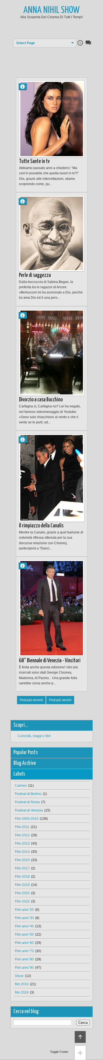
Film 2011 (22, 827)
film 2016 (22, 984)
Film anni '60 (24, 943)
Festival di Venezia (29, 810)
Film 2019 (22, 885)
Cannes (21, 785)
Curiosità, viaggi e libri (34, 736)
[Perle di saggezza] (51, 233)
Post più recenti (31, 700)
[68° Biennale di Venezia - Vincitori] (51, 608)
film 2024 (22, 992)
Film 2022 (22, 901)
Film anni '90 (24, 968)
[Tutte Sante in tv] (51, 119)
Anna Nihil (25, 86)
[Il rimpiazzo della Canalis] (51, 478)
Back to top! (80, 1037)
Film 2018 (22, 877)
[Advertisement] (59, 58)
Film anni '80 (24, 959)
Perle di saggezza (35, 275)
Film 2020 (22, 893)
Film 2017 (22, 868)
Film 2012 (22, 835)
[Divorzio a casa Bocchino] (51, 352)
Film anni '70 (24, 951)
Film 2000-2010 (26, 819)
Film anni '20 (24, 910)
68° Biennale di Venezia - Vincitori (49, 660)
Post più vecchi (60, 700)
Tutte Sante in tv (34, 161)
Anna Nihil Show (51, 10)
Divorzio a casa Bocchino (41, 399)
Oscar (19, 976)
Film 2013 (22, 843)
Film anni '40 (24, 926)
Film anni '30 (24, 918)
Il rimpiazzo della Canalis (41, 525)
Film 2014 (22, 852)
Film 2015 (22, 860)
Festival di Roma (27, 802)
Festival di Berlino (28, 794)
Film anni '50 (24, 934)
